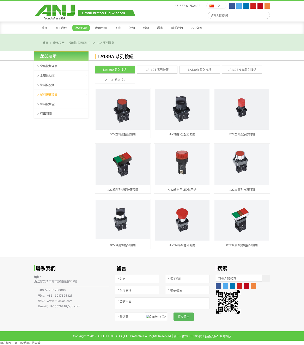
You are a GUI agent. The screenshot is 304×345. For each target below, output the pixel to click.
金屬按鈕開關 (48, 66)
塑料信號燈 (47, 85)
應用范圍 (101, 28)
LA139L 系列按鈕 (114, 79)
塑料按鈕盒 (47, 104)
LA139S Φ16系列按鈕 (242, 69)
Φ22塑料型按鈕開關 (123, 134)
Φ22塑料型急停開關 (242, 134)
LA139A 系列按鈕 (103, 42)
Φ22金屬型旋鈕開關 (123, 245)
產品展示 (81, 28)
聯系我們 (177, 28)
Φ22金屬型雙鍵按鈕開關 (242, 245)
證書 (160, 28)
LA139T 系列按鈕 (157, 69)
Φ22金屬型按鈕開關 (242, 189)
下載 (118, 28)
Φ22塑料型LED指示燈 (182, 189)
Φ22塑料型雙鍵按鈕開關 (123, 189)
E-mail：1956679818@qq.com (59, 306)
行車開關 (46, 113)
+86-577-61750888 (52, 290)
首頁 (44, 28)
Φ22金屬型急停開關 (182, 245)
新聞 (146, 28)
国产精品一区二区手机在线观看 (20, 343)
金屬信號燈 (47, 75)
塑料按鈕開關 (78, 42)
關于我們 (61, 28)
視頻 (132, 28)
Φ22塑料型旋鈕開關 (182, 134)
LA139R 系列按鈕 (199, 69)
